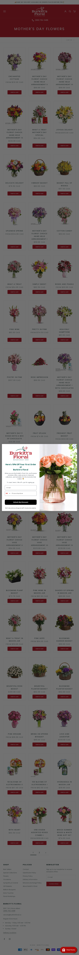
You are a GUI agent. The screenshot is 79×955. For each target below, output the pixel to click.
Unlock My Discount (20, 502)
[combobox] (8, 493)
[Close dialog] (74, 446)
